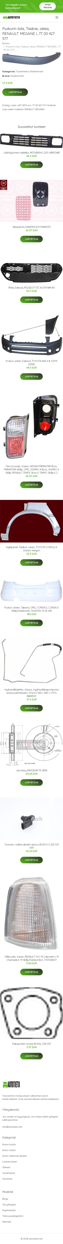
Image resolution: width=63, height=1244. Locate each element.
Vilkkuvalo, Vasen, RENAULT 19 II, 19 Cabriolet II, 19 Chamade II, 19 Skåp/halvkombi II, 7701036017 (31, 958)
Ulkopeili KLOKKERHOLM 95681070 (32, 226)
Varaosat (7, 1178)
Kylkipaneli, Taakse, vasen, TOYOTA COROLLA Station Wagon (31, 549)
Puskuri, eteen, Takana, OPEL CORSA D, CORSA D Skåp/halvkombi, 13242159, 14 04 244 (31, 609)
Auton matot (9, 1150)
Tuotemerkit (22, 71)
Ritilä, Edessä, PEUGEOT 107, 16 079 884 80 (31, 287)
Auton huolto (9, 1144)
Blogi (5, 1198)
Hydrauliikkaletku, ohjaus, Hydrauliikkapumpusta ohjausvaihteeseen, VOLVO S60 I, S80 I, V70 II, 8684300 (31, 693)
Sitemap (6, 1221)
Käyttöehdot (9, 1210)
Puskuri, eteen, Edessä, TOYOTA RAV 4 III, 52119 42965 (31, 362)
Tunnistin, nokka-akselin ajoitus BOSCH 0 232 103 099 (31, 846)
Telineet (6, 1167)
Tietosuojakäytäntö (12, 1215)
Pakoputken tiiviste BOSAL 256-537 (31, 1043)
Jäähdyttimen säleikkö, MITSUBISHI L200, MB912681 (31, 152)
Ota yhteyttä (9, 1204)
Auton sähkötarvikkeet (14, 1155)
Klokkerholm (36, 71)
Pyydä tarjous (47, 6)
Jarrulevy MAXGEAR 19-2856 (31, 770)
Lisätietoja (15, 92)
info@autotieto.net (12, 1126)
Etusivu (6, 43)
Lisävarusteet (9, 1161)
